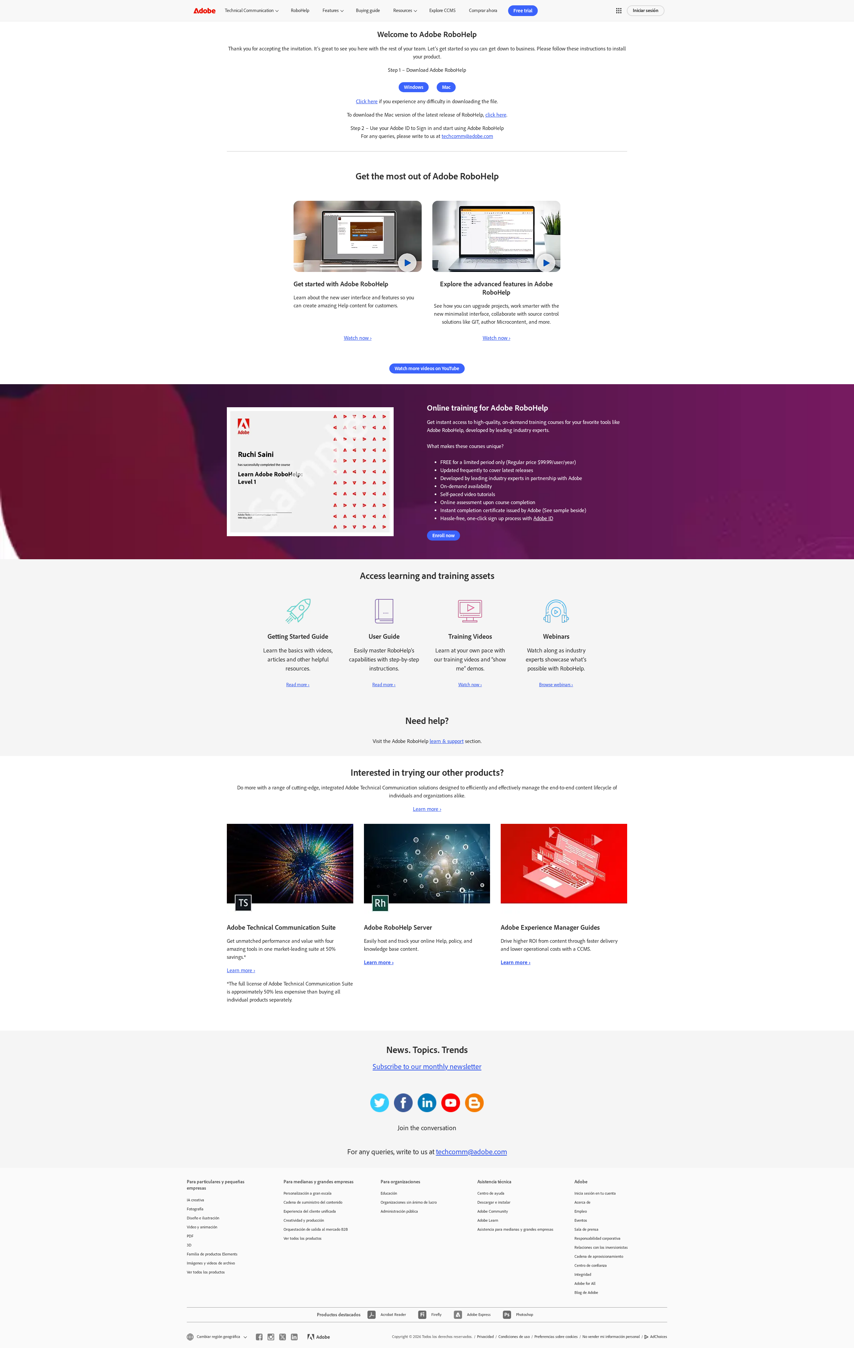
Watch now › (358, 338)
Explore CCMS (442, 10)
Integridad (582, 1274)
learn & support (447, 741)
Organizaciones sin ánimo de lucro (409, 1202)
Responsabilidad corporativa (597, 1238)
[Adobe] (204, 10)
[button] (618, 10)
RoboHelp (300, 10)
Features (331, 10)
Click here (367, 101)
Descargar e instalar (493, 1202)
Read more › (298, 685)
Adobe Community (492, 1211)
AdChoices (658, 1336)
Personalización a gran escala (308, 1193)
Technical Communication (249, 10)
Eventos (580, 1220)
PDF (190, 1236)
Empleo (580, 1211)
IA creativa (195, 1200)
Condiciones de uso (514, 1336)
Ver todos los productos (206, 1272)
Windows (413, 87)
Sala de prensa (586, 1229)
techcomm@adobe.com (467, 136)
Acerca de (582, 1202)
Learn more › (427, 809)
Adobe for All (584, 1283)
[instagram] (271, 1337)
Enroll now (443, 536)
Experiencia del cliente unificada (310, 1211)
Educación (389, 1193)
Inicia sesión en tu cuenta (595, 1193)
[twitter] (282, 1337)
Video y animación (202, 1227)
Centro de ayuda (490, 1193)
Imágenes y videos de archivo (211, 1263)
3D (189, 1245)
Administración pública (399, 1211)
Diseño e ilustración (203, 1218)
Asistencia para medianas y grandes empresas (515, 1229)
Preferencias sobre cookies (556, 1336)
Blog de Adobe (586, 1292)
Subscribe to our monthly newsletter (427, 1066)
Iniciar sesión (646, 10)
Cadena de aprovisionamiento (598, 1256)
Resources (402, 10)
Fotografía (195, 1209)
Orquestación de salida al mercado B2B (316, 1229)
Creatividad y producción (304, 1220)
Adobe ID (543, 518)
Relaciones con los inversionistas (601, 1247)
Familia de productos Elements (212, 1254)
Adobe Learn (487, 1220)
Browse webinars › (556, 685)
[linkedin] (294, 1337)
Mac (446, 87)
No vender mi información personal (611, 1336)
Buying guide (368, 10)
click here (495, 115)
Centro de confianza (590, 1265)
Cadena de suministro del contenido (313, 1202)
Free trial (522, 11)
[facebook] (259, 1337)
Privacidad (485, 1336)
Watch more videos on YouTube (427, 368)
